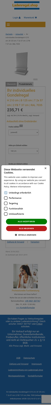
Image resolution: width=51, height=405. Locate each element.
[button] (25, 234)
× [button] (45, 168)
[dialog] (25, 202)
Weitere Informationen (20, 186)
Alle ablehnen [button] (26, 228)
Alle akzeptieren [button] (26, 221)
